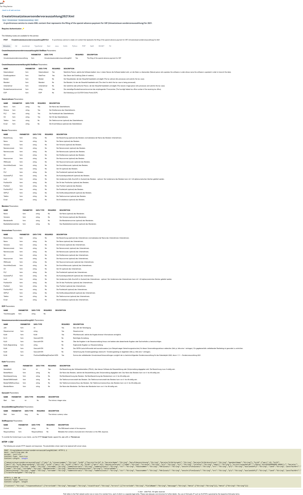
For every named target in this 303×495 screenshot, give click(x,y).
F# (110, 46)
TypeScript (38, 46)
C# (16, 46)
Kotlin (65, 46)
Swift (92, 46)
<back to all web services (11, 10)
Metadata (6, 46)
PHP (83, 46)
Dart (48, 46)
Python (74, 46)
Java (57, 46)
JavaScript (26, 46)
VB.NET (101, 46)
